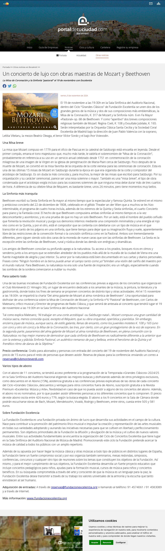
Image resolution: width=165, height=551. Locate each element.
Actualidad (81, 55)
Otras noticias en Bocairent (25, 67)
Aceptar (94, 542)
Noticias (69, 47)
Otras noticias (102, 55)
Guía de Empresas (48, 47)
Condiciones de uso (66, 547)
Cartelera (105, 47)
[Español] (6, 4)
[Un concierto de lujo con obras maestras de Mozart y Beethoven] (32, 112)
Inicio (29, 47)
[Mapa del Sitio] (158, 3)
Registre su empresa (127, 47)
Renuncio (107, 542)
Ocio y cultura (86, 47)
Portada (63, 55)
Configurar (121, 542)
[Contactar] (151, 3)
